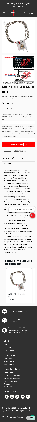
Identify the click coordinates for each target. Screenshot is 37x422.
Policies (13, 417)
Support (5, 417)
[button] (4, 13)
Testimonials (9, 364)
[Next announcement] (33, 5)
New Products (9, 350)
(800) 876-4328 (14, 319)
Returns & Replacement (14, 375)
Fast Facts (8, 359)
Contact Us (8, 387)
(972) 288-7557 (14, 321)
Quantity (7, 103)
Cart (6, 344)
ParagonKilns (22, 408)
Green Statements (12, 381)
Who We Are (9, 361)
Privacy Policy (9, 384)
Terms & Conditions (12, 378)
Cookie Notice (9, 373)
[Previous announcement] (3, 5)
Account (7, 347)
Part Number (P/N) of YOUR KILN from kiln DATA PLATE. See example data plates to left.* (17, 116)
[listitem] (19, 285)
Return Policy (23, 417)
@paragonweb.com (21, 311)
